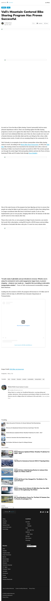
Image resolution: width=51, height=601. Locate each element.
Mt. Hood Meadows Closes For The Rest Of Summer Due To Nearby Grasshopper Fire (31, 498)
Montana (28, 536)
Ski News (16, 459)
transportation (38, 379)
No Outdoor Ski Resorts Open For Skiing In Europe (19, 442)
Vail (9, 7)
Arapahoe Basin (6, 553)
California (28, 532)
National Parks (6, 525)
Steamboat (5, 573)
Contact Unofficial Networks (22, 588)
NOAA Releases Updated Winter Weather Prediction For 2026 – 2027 (32, 452)
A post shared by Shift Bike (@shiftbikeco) (23, 345)
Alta (4, 548)
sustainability (30, 379)
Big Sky (4, 557)
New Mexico (28, 538)
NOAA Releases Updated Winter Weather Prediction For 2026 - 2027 (24, 432)
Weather (16, 450)
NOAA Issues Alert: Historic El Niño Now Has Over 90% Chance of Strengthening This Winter (31, 489)
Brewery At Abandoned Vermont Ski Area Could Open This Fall (22, 428)
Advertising (5, 529)
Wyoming (28, 540)
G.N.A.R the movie (7, 527)
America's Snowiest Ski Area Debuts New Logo (18, 437)
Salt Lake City (30, 530)
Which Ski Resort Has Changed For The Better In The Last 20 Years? (30, 480)
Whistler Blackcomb (7, 579)
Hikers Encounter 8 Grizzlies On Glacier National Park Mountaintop (23, 423)
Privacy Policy (32, 588)
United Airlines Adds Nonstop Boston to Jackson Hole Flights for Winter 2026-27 (31, 470)
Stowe (4, 575)
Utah (27, 528)
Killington (5, 563)
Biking (3, 7)
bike (9, 379)
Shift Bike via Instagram (16, 369)
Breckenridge (6, 559)
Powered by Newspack (7, 595)
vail (43, 379)
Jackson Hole (6, 561)
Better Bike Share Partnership (29, 144)
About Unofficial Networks (8, 588)
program (24, 379)
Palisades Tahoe (6, 569)
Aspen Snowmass (7, 555)
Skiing (4, 519)
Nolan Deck (9, 23)
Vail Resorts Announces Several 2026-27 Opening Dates (31, 461)
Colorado (13, 379)
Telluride (29, 526)
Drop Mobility (33, 153)
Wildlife (4, 523)
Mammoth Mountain (7, 565)
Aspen (28, 524)
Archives (3, 506)
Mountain (19, 379)
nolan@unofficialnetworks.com (16, 390)
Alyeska (5, 550)
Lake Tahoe (30, 534)
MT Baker (5, 567)
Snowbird (5, 571)
